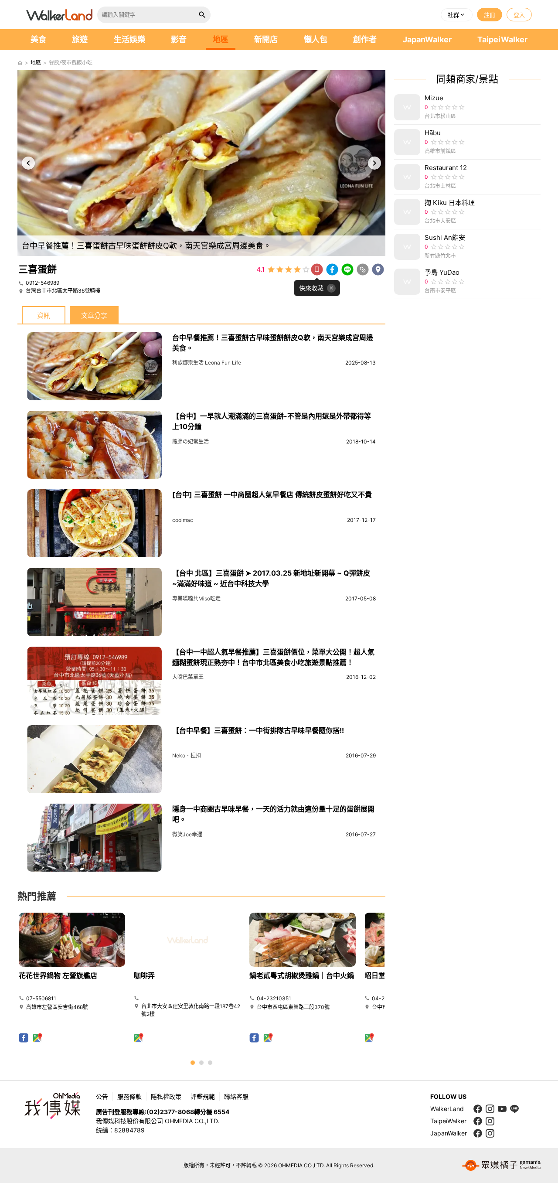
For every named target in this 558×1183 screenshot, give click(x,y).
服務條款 (129, 1096)
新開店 (266, 39)
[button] (457, 14)
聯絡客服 (236, 1096)
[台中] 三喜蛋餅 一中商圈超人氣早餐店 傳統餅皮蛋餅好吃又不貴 (272, 494)
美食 (38, 39)
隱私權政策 (166, 1096)
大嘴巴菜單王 (188, 677)
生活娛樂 (129, 39)
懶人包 (315, 39)
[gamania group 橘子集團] (501, 1165)
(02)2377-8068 (170, 1111)
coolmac (182, 520)
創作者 (365, 39)
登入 (519, 14)
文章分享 (94, 315)
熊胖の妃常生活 (190, 441)
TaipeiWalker (502, 39)
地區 (220, 39)
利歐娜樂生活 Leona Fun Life (206, 362)
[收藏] (316, 269)
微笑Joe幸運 (187, 834)
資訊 (43, 315)
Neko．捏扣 (186, 755)
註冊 (489, 14)
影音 (179, 39)
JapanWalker (427, 39)
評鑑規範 (203, 1096)
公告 (102, 1096)
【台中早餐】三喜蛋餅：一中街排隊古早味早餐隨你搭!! (258, 730)
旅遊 (80, 39)
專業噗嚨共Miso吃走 (196, 598)
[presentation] (28, 163)
